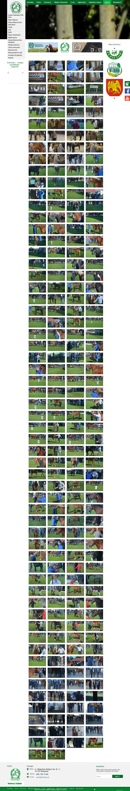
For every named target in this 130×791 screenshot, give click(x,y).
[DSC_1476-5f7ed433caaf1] (93, 474)
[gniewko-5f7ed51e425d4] (55, 754)
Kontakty (30, 2)
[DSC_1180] (36, 194)
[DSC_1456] (36, 474)
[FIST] (36, 743)
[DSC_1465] (55, 486)
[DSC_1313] (55, 322)
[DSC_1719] (55, 743)
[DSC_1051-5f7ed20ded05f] (93, 124)
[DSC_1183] (55, 217)
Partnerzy (47, 2)
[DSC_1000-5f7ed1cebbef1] (36, 89)
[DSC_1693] (36, 708)
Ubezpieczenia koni (13, 45)
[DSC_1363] (74, 392)
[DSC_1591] (93, 591)
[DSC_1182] (74, 206)
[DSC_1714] (93, 719)
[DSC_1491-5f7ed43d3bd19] (93, 486)
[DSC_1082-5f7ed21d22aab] (93, 136)
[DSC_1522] (55, 533)
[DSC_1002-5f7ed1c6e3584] (74, 66)
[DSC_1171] (55, 194)
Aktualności (117, 2)
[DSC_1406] (36, 428)
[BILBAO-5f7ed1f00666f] (55, 89)
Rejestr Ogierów (13, 20)
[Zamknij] (94, 789)
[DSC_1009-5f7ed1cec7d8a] (93, 77)
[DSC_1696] (55, 719)
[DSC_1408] (74, 428)
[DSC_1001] (74, 77)
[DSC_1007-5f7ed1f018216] (55, 101)
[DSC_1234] (55, 252)
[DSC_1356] (93, 369)
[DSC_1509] (93, 509)
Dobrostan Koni (12, 50)
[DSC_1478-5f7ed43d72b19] (74, 498)
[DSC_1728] (74, 743)
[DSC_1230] (36, 252)
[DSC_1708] (93, 708)
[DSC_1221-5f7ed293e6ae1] (93, 229)
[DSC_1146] (36, 182)
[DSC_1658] (36, 673)
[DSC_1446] (74, 463)
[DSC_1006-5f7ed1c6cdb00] (36, 66)
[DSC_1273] (55, 287)
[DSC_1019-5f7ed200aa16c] (36, 112)
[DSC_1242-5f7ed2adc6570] (55, 264)
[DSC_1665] (93, 661)
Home (39, 2)
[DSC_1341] (93, 334)
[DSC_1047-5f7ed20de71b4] (36, 124)
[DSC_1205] (74, 229)
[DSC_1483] (36, 498)
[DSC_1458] (93, 463)
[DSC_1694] (74, 719)
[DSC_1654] (55, 661)
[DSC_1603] (74, 626)
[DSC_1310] (93, 311)
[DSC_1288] (36, 311)
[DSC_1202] (93, 217)
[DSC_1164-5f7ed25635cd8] (55, 182)
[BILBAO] (55, 77)
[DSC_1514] (74, 521)
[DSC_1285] (36, 299)
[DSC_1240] (74, 252)
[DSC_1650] (74, 661)
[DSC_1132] (74, 171)
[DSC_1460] (55, 474)
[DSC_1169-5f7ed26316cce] (74, 194)
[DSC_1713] (36, 731)
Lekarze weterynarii (14, 47)
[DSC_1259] (93, 264)
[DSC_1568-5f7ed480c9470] (74, 579)
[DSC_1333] (36, 346)
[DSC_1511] (55, 521)
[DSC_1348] (55, 369)
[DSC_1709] (55, 731)
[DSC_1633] (36, 649)
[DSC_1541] (93, 544)
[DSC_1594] (55, 614)
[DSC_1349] (93, 357)
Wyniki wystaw (12, 37)
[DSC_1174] (36, 206)
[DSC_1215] (36, 241)
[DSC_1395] (93, 404)
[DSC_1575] (93, 568)
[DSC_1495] (36, 509)
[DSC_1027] (74, 101)
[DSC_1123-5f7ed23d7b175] (55, 159)
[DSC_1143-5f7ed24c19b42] (93, 159)
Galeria (107, 2)
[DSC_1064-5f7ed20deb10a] (93, 112)
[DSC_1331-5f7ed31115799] (36, 334)
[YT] (127, 98)
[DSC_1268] (55, 276)
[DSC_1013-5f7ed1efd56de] (74, 89)
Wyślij (117, 776)
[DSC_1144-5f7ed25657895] (93, 171)
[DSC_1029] (74, 112)
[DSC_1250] (93, 252)
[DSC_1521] (36, 533)
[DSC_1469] (36, 486)
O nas (73, 2)
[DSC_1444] (55, 451)
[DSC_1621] (93, 626)
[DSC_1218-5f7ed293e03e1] (55, 241)
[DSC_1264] (74, 276)
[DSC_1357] (55, 381)
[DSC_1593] (36, 603)
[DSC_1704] (36, 719)
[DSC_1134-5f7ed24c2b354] (36, 171)
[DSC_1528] (74, 544)
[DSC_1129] (74, 159)
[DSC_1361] (36, 381)
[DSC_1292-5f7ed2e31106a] (55, 311)
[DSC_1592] (74, 603)
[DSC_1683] (36, 696)
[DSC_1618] (55, 638)
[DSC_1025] (55, 112)
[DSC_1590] (55, 603)
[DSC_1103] (74, 147)
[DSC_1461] (74, 474)
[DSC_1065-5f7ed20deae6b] (74, 124)
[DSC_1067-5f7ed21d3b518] (55, 136)
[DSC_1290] (74, 311)
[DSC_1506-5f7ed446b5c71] (93, 498)
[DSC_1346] (55, 357)
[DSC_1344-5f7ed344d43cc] (93, 346)
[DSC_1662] (55, 673)
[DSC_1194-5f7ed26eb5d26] (36, 217)
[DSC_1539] (93, 533)
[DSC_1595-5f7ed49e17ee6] (93, 603)
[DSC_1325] (93, 322)
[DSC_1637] (93, 649)
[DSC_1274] (36, 287)
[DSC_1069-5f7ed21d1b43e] (36, 136)
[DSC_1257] (36, 276)
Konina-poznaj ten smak (15, 52)
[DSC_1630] (74, 649)
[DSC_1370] (93, 392)
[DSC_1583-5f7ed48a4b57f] (93, 579)
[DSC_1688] (93, 696)
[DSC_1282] (93, 287)
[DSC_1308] (36, 322)
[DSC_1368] (74, 404)
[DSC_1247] (74, 264)
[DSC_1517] (36, 521)
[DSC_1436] (93, 428)
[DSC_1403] (74, 416)
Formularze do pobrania (15, 55)
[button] (8, 77)
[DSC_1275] (55, 299)
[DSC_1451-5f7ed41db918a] (93, 451)
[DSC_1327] (74, 334)
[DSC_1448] (55, 463)
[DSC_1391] (36, 416)
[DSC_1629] (36, 638)
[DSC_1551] (36, 556)
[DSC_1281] (74, 299)
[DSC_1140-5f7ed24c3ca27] (55, 171)
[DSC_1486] (55, 498)
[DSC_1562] (93, 556)
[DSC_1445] (93, 439)
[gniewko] (36, 754)
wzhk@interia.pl (42, 777)
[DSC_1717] (74, 731)
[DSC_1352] (74, 381)
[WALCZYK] (93, 743)
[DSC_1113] (36, 159)
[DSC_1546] (55, 556)
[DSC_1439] (74, 451)
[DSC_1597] (36, 614)
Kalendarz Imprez (95, 2)
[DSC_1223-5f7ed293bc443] (74, 241)
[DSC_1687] (55, 708)
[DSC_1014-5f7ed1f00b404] (93, 89)
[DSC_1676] (74, 684)
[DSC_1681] (93, 684)
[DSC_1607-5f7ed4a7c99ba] (55, 626)
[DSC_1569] (55, 579)
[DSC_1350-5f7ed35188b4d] (36, 369)
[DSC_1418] (55, 428)
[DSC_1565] (55, 568)
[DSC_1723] (93, 731)
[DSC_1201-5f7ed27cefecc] (74, 217)
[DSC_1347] (74, 369)
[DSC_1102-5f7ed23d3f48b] (55, 147)
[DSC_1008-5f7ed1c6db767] (55, 66)
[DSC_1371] (36, 404)
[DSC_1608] (36, 626)
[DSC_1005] (93, 66)
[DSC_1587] (55, 591)
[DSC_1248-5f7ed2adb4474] (36, 264)
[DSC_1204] (36, 229)
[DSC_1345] (74, 357)
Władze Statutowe (60, 2)
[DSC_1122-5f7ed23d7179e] (93, 147)
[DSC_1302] (74, 322)
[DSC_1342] (74, 346)
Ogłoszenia (82, 2)
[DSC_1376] (55, 404)
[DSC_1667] (74, 673)
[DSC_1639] (36, 661)
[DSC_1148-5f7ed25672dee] (74, 182)
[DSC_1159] (93, 182)
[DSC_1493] (55, 509)
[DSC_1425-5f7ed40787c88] (55, 439)
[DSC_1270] (93, 276)
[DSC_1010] (36, 101)
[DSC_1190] (55, 206)
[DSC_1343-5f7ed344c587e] (36, 357)
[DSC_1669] (93, 673)
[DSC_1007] (36, 77)
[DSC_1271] (74, 287)
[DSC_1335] (55, 346)
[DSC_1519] (93, 521)
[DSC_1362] (36, 392)
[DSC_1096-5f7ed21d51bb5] (74, 136)
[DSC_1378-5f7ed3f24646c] (55, 416)
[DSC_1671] (36, 684)
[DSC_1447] (36, 463)
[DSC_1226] (93, 241)
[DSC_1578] (36, 579)
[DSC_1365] (55, 392)
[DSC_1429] (74, 439)
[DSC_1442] (36, 451)
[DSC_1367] (93, 381)
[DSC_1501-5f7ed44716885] (74, 509)
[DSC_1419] (93, 416)
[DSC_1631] (55, 649)
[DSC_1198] (55, 229)
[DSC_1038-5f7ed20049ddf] (93, 101)
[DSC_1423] (36, 439)
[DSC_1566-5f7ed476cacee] (36, 568)
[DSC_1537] (36, 544)
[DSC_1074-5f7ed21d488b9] (36, 147)
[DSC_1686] (74, 696)
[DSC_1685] (55, 696)
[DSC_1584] (36, 591)
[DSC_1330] (55, 334)
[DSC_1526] (74, 533)
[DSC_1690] (74, 708)
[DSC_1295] (93, 299)
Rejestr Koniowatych (14, 35)
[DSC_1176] (93, 194)
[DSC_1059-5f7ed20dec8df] (55, 124)
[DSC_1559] (74, 568)
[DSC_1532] (55, 544)
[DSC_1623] (74, 638)
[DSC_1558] (74, 556)
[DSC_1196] (93, 206)
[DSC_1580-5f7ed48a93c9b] (74, 591)
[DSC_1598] (93, 614)
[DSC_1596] (74, 614)
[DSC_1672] (55, 684)
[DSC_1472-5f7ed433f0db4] (74, 486)
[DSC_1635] (93, 638)
